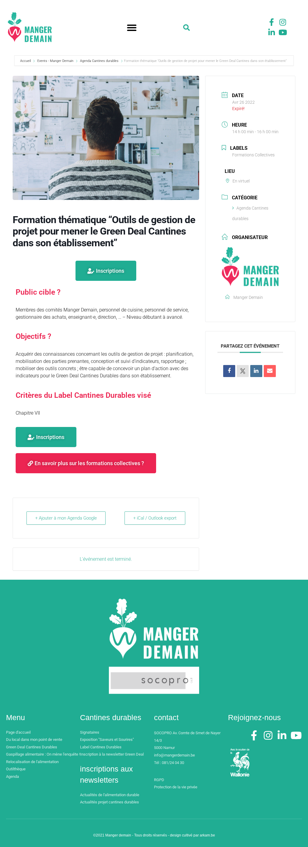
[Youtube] (282, 32)
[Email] (270, 371)
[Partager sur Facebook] (229, 371)
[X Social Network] (243, 371)
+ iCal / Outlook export (155, 518)
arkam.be (207, 835)
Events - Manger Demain (55, 61)
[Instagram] (282, 22)
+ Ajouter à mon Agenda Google (66, 518)
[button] (132, 27)
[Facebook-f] (271, 22)
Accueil (26, 61)
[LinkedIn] (256, 371)
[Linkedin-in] (271, 32)
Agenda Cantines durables (99, 61)
